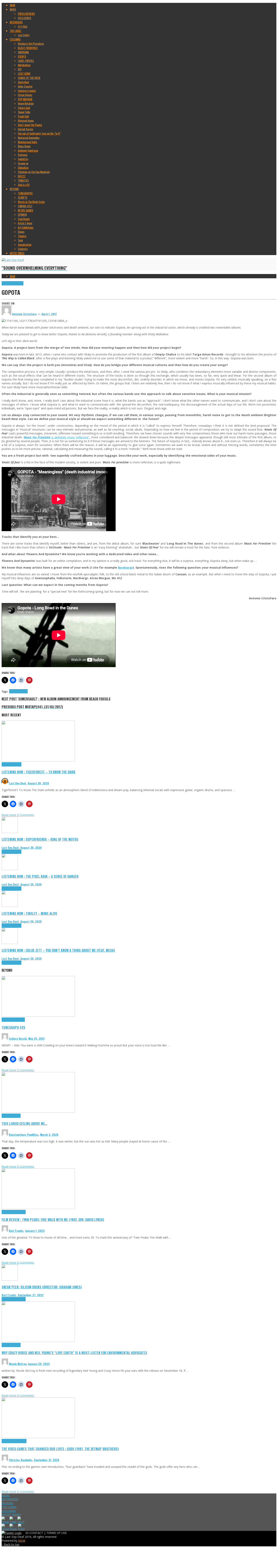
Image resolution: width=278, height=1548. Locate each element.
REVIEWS (7, 1503)
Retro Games (19, 1441)
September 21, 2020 (46, 1460)
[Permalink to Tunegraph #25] (38, 1015)
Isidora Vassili (18, 1038)
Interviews (18, 283)
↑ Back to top (10, 1544)
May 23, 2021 (36, 1038)
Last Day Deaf (17, 783)
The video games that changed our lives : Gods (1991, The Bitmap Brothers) (60, 1448)
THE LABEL (9, 1507)
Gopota (13, 691)
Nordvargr (125, 567)
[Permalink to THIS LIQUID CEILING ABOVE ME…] (38, 1112)
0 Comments (25, 815)
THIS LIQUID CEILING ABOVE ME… (24, 1123)
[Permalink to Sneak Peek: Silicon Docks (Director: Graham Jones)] (10, 1280)
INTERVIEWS (10, 1499)
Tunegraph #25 (13, 1027)
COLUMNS (9, 1511)
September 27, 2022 (31, 1295)
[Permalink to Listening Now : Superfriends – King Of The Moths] (10, 832)
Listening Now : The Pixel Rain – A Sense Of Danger (40, 876)
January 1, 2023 (35, 1230)
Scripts (17, 1116)
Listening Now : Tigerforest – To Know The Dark (38, 771)
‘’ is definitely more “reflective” (56, 437)
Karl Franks (16, 1230)
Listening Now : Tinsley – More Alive (29, 913)
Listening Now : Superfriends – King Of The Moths (40, 839)
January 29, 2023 (39, 1364)
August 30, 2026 (38, 783)
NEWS (6, 1495)
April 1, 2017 (49, 314)
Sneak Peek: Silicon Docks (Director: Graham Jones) (42, 1286)
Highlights (7, 283)
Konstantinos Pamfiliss (23, 1134)
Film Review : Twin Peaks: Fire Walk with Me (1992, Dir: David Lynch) (53, 1219)
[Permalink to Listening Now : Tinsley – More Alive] (10, 906)
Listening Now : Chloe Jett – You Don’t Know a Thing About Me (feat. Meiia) (58, 950)
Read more (9, 815)
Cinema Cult (8, 1212)
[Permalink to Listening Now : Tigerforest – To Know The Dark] (38, 760)
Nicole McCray (17, 1364)
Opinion (17, 1345)
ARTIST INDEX (11, 1515)
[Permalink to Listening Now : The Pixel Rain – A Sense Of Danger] (10, 869)
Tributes (16, 764)
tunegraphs (19, 1019)
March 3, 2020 (49, 1134)
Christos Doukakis (20, 1460)
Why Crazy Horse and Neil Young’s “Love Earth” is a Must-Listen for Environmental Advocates (74, 1352)
